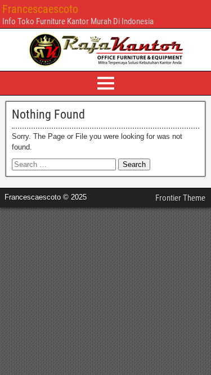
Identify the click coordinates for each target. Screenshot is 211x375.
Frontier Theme (180, 198)
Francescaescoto (40, 9)
